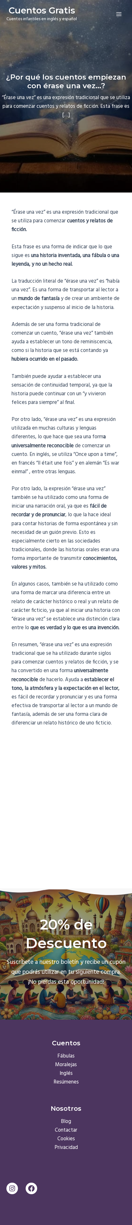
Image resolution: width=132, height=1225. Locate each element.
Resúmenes (66, 1082)
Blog (66, 1122)
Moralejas (66, 1065)
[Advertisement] (66, 802)
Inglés (66, 1073)
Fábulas (66, 1056)
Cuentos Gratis (42, 10)
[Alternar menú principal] (119, 14)
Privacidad (66, 1148)
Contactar (66, 1130)
